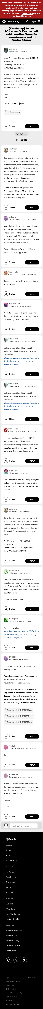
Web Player (10, 909)
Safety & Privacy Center (13, 981)
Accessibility (18, 993)
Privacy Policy (10, 985)
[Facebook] (24, 960)
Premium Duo (11, 935)
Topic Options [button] (21, 134)
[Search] (27, 21)
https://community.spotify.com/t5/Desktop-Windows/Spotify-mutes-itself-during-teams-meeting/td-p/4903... (21, 634)
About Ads (9, 993)
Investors (9, 887)
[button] (39, 50)
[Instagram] (8, 960)
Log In (33, 21)
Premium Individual (14, 930)
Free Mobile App (13, 914)
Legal (7, 978)
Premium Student (13, 945)
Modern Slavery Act (11, 997)
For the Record (12, 860)
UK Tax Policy (9, 1000)
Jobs (8, 855)
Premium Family (12, 940)
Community (13, 21)
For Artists (10, 872)
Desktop (15, 104)
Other (22, 104)
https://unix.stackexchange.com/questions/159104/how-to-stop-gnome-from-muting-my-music (21, 361)
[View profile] (6, 50)
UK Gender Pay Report (12, 1004)
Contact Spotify (12, 919)
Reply (32, 126)
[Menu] (39, 21)
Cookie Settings (11, 989)
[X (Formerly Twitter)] (16, 960)
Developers (11, 877)
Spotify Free (11, 950)
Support (9, 903)
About (8, 850)
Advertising (10, 882)
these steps (27, 13)
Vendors (9, 892)
